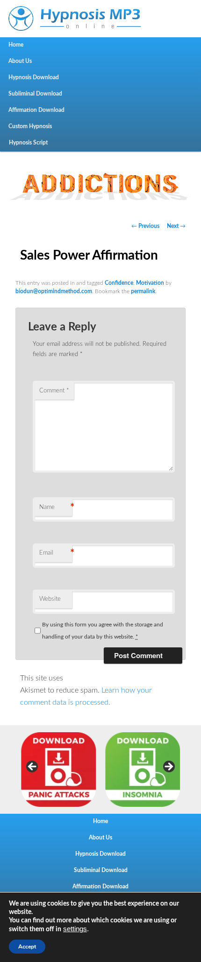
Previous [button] (33, 767)
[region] (100, 183)
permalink (143, 291)
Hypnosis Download (33, 77)
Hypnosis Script (28, 142)
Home (15, 45)
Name (55, 507)
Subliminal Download (35, 93)
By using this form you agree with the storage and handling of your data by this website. (102, 630)
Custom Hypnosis (30, 126)
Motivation (150, 283)
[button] (100, 183)
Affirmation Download (36, 110)
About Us (20, 61)
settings (75, 929)
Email (55, 553)
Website (50, 599)
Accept (27, 946)
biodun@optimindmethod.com (53, 291)
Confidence (119, 283)
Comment (54, 391)
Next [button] (168, 767)
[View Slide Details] (58, 769)
